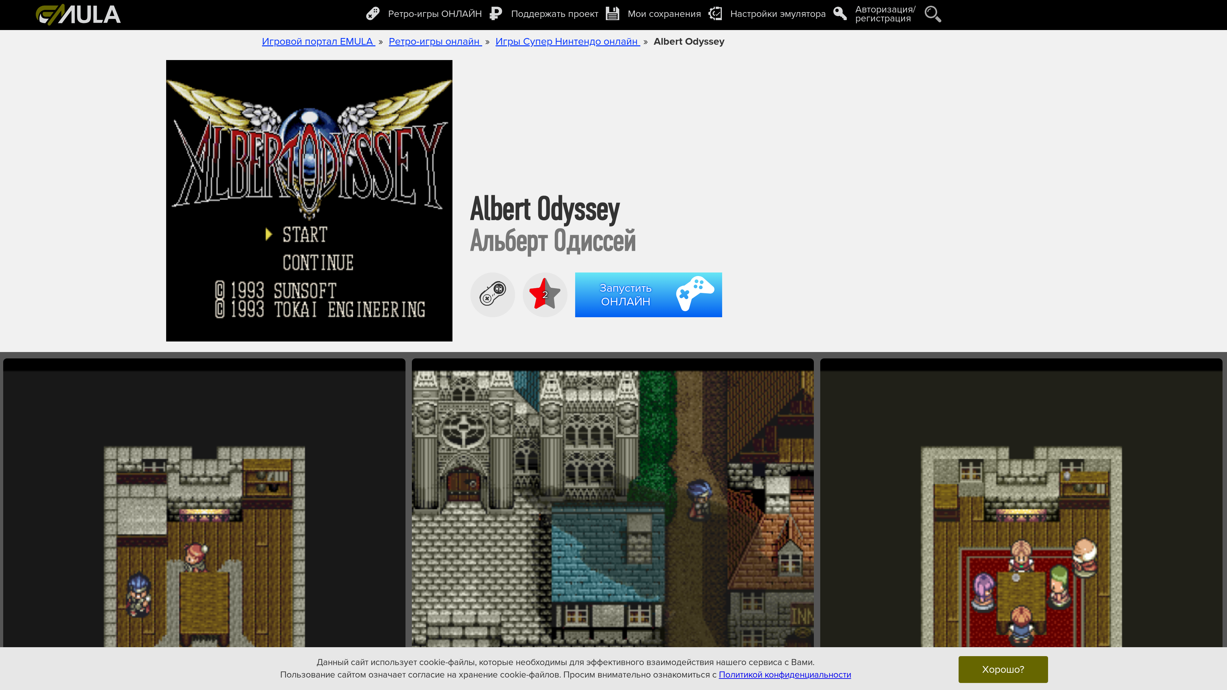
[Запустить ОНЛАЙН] (651, 319)
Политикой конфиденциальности (785, 674)
